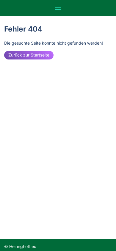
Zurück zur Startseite (28, 54)
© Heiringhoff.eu (20, 246)
